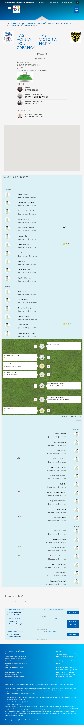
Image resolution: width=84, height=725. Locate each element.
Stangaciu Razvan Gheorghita (59, 400)
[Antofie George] (7, 194)
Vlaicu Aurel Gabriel (56, 386)
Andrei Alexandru (60, 434)
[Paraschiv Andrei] (7, 245)
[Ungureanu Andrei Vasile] (76, 581)
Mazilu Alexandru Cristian (26, 228)
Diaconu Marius (32, 90)
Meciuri (59, 23)
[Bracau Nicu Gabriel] (76, 539)
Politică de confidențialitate (29, 720)
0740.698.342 (63, 654)
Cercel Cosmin (31, 104)
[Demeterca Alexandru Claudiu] (7, 211)
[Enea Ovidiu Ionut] (7, 220)
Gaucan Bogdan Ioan (59, 564)
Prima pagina (11, 23)
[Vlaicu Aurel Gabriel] (76, 518)
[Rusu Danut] (7, 253)
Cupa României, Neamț (46, 23)
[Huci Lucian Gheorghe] (7, 308)
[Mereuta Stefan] (76, 484)
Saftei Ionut (21, 261)
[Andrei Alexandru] (76, 434)
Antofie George (23, 194)
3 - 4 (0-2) (72, 634)
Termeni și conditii (11, 720)
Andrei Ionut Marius (59, 531)
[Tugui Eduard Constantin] (76, 501)
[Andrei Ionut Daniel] (76, 442)
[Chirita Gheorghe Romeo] (76, 556)
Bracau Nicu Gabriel (59, 539)
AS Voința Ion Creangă (26, 41)
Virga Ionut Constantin (25, 278)
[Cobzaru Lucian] (7, 300)
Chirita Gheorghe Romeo (58, 397)
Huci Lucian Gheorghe (25, 308)
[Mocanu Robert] (7, 236)
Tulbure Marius (61, 509)
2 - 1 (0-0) (72, 612)
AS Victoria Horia (48, 39)
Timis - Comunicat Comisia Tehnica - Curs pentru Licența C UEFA (16, 663)
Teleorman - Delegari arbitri (14, 677)
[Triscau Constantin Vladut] (7, 333)
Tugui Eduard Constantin (58, 501)
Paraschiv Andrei (23, 244)
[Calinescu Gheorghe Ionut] (7, 203)
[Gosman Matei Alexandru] (76, 476)
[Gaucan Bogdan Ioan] (76, 565)
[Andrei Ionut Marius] (76, 531)
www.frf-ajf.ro (10, 684)
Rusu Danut (21, 253)
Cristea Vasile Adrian (53, 344)
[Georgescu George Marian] (76, 468)
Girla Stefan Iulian (60, 573)
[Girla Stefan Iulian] (76, 573)
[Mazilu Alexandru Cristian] (7, 228)
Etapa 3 (66, 23)
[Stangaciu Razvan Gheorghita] (76, 493)
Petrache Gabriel (23, 316)
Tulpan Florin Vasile (24, 270)
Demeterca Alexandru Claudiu (27, 211)
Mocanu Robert (23, 236)
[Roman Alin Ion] (7, 325)
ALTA (76, 9)
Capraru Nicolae (61, 450)
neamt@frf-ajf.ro (67, 657)
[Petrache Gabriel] (7, 317)
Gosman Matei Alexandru (58, 476)
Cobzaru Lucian (23, 300)
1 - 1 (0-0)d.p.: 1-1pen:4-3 (72, 624)
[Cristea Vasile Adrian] (76, 459)
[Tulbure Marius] (76, 509)
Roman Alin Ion (23, 325)
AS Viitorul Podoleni (13, 614)
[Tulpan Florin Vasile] (7, 270)
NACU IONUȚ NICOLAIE (34, 117)
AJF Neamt (22, 23)
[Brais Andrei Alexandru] (76, 548)
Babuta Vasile (22, 291)
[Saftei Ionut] (7, 261)
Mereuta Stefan (61, 484)
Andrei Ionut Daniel (60, 442)
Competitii (32, 23)
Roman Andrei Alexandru (36, 97)
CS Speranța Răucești (14, 612)
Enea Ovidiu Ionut (23, 219)
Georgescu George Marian (57, 467)
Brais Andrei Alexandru (58, 383)
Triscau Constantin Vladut (26, 333)
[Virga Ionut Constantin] (7, 278)
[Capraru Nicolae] (76, 451)
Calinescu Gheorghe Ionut (26, 202)
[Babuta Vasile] (7, 291)
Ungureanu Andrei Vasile (58, 581)
